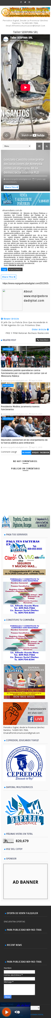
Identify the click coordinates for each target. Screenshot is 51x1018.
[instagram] (29, 2)
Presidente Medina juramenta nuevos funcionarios (20, 408)
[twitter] (25, 2)
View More (44, 340)
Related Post (9, 340)
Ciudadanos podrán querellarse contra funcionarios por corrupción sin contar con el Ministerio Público (24, 373)
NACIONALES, (11, 182)
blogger (26, 452)
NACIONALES (8, 349)
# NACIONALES (15, 269)
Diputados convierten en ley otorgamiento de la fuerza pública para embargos (24, 441)
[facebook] (21, 2)
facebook (44, 452)
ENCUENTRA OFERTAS (14, 921)
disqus (35, 452)
